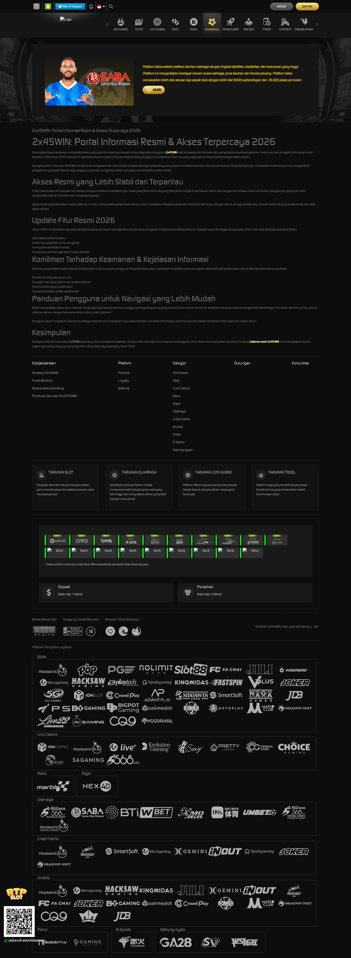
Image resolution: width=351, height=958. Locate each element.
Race (175, 29)
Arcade (249, 29)
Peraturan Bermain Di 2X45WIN (54, 396)
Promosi (124, 373)
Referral (123, 388)
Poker (267, 29)
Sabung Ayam (303, 29)
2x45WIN (171, 152)
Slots (139, 29)
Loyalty (123, 380)
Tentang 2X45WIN (45, 373)
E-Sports (285, 29)
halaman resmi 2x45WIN (264, 341)
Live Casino (157, 29)
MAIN (157, 90)
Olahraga (212, 29)
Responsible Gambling (48, 388)
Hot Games (121, 29)
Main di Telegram (72, 6)
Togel (194, 29)
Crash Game (230, 29)
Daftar (307, 6)
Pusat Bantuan (42, 380)
